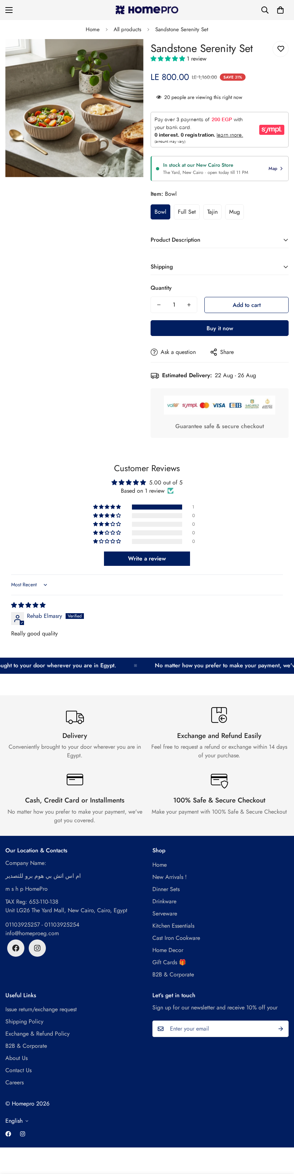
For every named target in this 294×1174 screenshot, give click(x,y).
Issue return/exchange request (41, 1009)
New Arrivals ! (169, 877)
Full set (187, 212)
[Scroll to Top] (280, 1135)
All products (127, 29)
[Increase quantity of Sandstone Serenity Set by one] (189, 305)
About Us (16, 1058)
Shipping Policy (24, 1021)
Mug (234, 212)
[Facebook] (15, 948)
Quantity (161, 288)
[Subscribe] (281, 1029)
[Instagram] (37, 948)
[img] (28, 605)
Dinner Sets (166, 889)
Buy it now (220, 328)
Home (93, 29)
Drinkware (164, 901)
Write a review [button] (147, 558)
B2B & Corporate (173, 974)
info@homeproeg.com (32, 933)
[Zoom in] (128, 54)
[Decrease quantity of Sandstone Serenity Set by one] (159, 305)
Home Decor (167, 950)
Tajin (212, 212)
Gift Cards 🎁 (169, 962)
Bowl (160, 212)
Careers (14, 1082)
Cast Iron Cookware (176, 938)
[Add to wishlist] (280, 49)
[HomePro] (147, 10)
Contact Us (18, 1070)
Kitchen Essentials (173, 926)
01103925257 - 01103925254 (42, 924)
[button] (280, 10)
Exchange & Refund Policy (37, 1033)
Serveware (164, 913)
